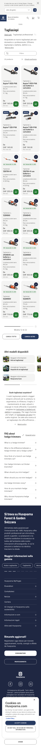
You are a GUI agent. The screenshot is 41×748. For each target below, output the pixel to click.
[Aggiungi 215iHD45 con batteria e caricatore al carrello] (16, 275)
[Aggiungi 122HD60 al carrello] (16, 231)
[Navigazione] (38, 18)
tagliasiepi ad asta (24, 415)
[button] (12, 384)
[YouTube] (31, 684)
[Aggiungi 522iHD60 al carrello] (16, 315)
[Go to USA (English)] (35, 10)
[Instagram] (20, 684)
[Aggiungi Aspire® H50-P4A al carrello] (16, 104)
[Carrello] (33, 18)
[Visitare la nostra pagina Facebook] (10, 684)
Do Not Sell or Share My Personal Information (20, 728)
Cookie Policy (10, 718)
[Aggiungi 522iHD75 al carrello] (35, 315)
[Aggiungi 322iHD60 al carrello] (35, 275)
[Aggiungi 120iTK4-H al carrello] (16, 192)
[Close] (34, 700)
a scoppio (17, 412)
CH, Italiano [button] (11, 19)
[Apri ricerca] (28, 18)
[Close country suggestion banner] (38, 3)
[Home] (3, 18)
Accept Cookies (20, 723)
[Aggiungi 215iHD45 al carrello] (35, 231)
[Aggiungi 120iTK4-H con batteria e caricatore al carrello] (35, 192)
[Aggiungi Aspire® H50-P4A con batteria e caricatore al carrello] (35, 104)
